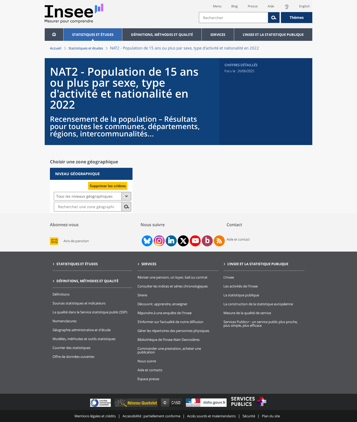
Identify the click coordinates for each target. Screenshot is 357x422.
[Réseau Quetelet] (136, 406)
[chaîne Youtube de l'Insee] (195, 241)
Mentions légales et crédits (95, 416)
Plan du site (271, 416)
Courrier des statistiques (71, 347)
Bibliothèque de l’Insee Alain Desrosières (168, 339)
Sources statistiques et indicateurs (79, 303)
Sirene (142, 295)
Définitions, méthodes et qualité (162, 34)
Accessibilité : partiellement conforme (151, 416)
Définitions (61, 294)
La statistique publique (241, 295)
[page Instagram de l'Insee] (159, 240)
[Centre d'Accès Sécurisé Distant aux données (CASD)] (172, 406)
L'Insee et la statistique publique (273, 34)
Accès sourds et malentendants (211, 416)
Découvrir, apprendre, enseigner (162, 304)
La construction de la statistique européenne (258, 304)
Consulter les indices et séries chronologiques (172, 286)
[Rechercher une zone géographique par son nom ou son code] (126, 207)
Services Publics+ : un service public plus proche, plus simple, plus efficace (260, 323)
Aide (271, 6)
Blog (234, 6)
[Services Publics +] (248, 406)
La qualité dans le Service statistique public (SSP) (90, 312)
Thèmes (297, 17)
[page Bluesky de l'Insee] (147, 240)
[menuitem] (54, 34)
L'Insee (228, 277)
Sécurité (249, 416)
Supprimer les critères (108, 186)
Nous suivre (146, 361)
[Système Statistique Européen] (101, 406)
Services (217, 34)
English (304, 6)
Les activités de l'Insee (240, 286)
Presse (253, 6)
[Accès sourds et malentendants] (286, 8)
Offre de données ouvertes (73, 356)
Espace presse (148, 378)
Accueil (55, 48)
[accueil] (54, 34)
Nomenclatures (65, 321)
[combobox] (255, 17)
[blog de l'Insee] (207, 241)
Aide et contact (238, 239)
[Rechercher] (274, 17)
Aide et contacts (149, 370)
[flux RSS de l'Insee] (219, 241)
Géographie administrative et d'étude (82, 329)
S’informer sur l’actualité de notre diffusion (170, 321)
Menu (217, 6)
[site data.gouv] (207, 406)
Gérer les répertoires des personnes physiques (173, 330)
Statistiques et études (92, 34)
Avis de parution (76, 241)
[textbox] (233, 17)
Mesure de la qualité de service (247, 312)
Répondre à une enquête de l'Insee (164, 312)
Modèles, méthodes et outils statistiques (84, 338)
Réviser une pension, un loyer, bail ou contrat (172, 277)
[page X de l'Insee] (183, 241)
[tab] (91, 174)
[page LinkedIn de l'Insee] (171, 240)
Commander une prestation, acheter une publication (169, 350)
